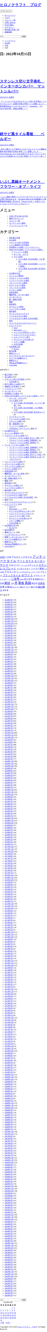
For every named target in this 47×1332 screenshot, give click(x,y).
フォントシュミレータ (18, 226)
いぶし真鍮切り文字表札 (19, 245)
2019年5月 (9, 806)
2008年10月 (9, 1108)
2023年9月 (9, 683)
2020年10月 (9, 766)
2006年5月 (9, 1174)
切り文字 (28, 579)
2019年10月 (9, 794)
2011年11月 (9, 1020)
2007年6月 (9, 1143)
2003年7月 (9, 1255)
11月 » (7, 1323)
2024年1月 (9, 673)
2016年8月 (9, 885)
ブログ (7, 18)
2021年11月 (9, 735)
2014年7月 (9, 944)
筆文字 (35, 583)
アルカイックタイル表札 (19, 278)
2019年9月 (9, 797)
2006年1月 (9, 1184)
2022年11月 (9, 707)
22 (13, 1315)
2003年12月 (9, 1243)
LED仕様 (12, 382)
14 (10, 1313)
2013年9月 (9, 968)
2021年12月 (9, 733)
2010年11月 (9, 1049)
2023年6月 (9, 690)
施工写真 (8, 375)
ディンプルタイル (23, 572)
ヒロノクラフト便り (22, 337)
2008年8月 (9, 1113)
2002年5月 (9, 1288)
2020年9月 (9, 768)
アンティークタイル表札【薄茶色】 (23, 447)
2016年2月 (9, 899)
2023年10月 (9, 681)
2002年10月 (9, 1276)
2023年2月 (9, 700)
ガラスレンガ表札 (16, 307)
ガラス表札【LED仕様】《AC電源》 (29, 408)
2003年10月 (9, 1248)
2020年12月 (9, 761)
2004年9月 (9, 1222)
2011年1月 (9, 1044)
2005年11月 (9, 1189)
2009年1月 (9, 1101)
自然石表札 (13, 292)
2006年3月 (9, 1179)
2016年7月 (9, 887)
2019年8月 (9, 799)
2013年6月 (9, 975)
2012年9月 (9, 996)
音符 (4, 590)
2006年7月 (9, 1170)
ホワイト (27, 575)
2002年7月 (9, 1284)
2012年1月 (9, 1015)
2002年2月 (9, 1295)
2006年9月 (9, 1165)
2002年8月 (9, 1281)
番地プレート (14, 353)
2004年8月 (9, 1224)
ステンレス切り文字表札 (19, 242)
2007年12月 (9, 1132)
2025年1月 (9, 645)
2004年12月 (9, 1215)
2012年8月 (9, 999)
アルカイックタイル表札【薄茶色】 (23, 440)
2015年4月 (9, 923)
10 (1, 1313)
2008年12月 (9, 1103)
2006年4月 (9, 1177)
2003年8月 (9, 1253)
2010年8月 (9, 1056)
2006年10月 (9, 1162)
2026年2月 (9, 614)
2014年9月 (9, 939)
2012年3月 (9, 1011)
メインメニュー (6, 11)
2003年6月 (9, 1257)
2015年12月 (9, 904)
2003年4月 (9, 1262)
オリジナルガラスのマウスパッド (23, 323)
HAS (15, 328)
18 (3, 1315)
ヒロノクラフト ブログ (20, 5)
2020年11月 (9, 764)
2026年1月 (9, 616)
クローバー (14, 565)
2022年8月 (9, 714)
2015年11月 (9, 906)
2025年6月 (9, 633)
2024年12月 (9, 647)
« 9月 (2, 1323)
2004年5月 (9, 1231)
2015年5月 (9, 920)
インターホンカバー (13, 535)
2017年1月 (9, 873)
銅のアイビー (25, 587)
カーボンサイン (11, 391)
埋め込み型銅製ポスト (18, 363)
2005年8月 (9, 1196)
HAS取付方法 (14, 273)
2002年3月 (9, 1293)
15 (13, 1313)
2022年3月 (9, 726)
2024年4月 (9, 666)
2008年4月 (9, 1122)
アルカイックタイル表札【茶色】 (23, 443)
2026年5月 (9, 607)
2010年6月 (9, 1060)
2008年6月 (9, 1117)
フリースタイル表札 (17, 419)
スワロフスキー (23, 569)
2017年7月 (9, 859)
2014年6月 (9, 946)
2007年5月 (9, 1146)
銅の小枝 (34, 587)
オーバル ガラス (21, 254)
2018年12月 (9, 818)
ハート (33, 572)
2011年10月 (9, 1022)
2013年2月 (9, 984)
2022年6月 (9, 719)
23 (15, 1315)
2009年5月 (9, 1091)
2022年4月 (9, 723)
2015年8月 (9, 913)
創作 (11, 321)
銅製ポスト (13, 361)
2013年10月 (9, 965)
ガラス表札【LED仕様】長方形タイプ (29, 412)
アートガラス (25, 561)
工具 (12, 583)
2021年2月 (9, 757)
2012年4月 (9, 1008)
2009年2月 (9, 1098)
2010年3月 (9, 1067)
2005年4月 (9, 1205)
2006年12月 (9, 1158)
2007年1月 (9, 1155)
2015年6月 (9, 918)
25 (3, 1318)
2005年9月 (9, 1193)
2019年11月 (9, 792)
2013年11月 (9, 963)
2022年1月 (9, 730)
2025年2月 (9, 643)
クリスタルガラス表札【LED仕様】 (23, 318)
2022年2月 (9, 728)
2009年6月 (9, 1089)
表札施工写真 (14, 238)
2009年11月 (9, 1077)
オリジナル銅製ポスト (18, 358)
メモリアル (13, 459)
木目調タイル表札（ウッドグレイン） (24, 247)
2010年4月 (9, 1065)
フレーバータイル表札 (18, 283)
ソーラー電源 (37, 568)
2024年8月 (9, 657)
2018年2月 (9, 842)
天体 (2, 583)
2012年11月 (9, 992)
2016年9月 (9, 882)
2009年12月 (9, 1075)
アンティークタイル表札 (19, 280)
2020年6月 (9, 776)
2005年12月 (9, 1186)
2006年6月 (9, 1172)
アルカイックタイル (22, 557)
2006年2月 (9, 1181)
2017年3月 (9, 868)
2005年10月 (9, 1191)
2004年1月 (9, 1241)
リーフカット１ (15, 417)
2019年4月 (9, 809)
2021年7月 (9, 745)
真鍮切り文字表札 (12, 386)
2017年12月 (9, 847)
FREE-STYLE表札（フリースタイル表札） (26, 250)
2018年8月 (9, 828)
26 (6, 1318)
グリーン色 (24, 565)
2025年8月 (9, 628)
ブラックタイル (12, 575)
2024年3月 (9, 669)
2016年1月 (9, 901)
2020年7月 (9, 773)
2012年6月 (9, 1003)
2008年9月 (9, 1110)
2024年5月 (9, 664)
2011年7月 (9, 1030)
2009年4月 (9, 1094)
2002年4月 (9, 1291)
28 (10, 1318)
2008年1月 (9, 1129)
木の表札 (12, 240)
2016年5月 (9, 892)
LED (2, 556)
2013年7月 (9, 973)
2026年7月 (9, 602)
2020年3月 (9, 783)
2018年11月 (9, 821)
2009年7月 (9, 1086)
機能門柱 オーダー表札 (19, 295)
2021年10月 (9, 738)
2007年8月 (9, 1139)
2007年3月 (9, 1151)
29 (13, 1318)
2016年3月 (9, 897)
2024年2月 (9, 671)
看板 (11, 302)
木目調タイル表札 (12, 394)
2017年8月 (9, 856)
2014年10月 (9, 937)
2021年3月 (9, 754)
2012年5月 (9, 1006)
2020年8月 (9, 771)
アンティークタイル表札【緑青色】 (23, 452)
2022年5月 (9, 721)
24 (1, 1318)
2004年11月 (9, 1217)
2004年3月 (9, 1236)
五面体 (22, 579)
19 (6, 1315)
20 (8, 1315)
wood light (13, 365)
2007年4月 (9, 1148)
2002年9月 (9, 1279)
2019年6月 (9, 804)
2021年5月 (9, 749)
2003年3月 (9, 1265)
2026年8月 (9, 600)
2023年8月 (9, 685)
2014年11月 (9, 935)
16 (15, 1313)
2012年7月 (9, 1001)
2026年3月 (9, 612)
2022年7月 (9, 716)
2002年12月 (9, 1272)
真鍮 (28, 583)
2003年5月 (9, 1260)
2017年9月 (9, 854)
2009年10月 (9, 1079)
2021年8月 (9, 742)
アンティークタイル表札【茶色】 (23, 450)
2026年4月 (9, 609)
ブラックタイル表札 (17, 288)
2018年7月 (9, 830)
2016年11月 (9, 878)
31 (1, 1320)
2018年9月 (9, 825)
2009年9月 (9, 1082)
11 (3, 1313)
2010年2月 (9, 1070)
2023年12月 (9, 676)
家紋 (7, 583)
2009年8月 (9, 1084)
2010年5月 (9, 1063)
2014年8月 (9, 942)
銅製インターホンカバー (15, 537)
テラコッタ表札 (15, 290)
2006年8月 (9, 1167)
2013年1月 (9, 987)
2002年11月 (9, 1274)
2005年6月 (9, 1200)
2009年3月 (9, 1096)
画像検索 (8, 32)
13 (8, 1313)
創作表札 (12, 304)
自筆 (2, 587)
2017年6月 (9, 861)
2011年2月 (9, 1041)
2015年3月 (9, 925)
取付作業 (12, 351)
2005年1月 (9, 1212)
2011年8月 (9, 1027)
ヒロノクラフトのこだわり (25, 335)
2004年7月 (9, 1227)
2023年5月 (9, 692)
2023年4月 (9, 695)
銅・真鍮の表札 (15, 299)
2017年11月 (9, 849)
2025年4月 (9, 638)
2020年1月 (9, 787)
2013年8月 (9, 970)
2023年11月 (9, 678)
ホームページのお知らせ (24, 339)
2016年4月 (9, 894)
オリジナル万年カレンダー (25, 332)
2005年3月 (9, 1208)
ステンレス (32, 565)
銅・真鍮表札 (14, 424)
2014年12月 (9, 932)
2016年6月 (9, 889)
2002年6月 (9, 1286)
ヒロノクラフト (15, 326)
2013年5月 (9, 977)
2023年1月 (9, 702)
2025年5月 (9, 635)
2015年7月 (9, 916)
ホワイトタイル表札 (17, 285)
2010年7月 (9, 1058)
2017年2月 (9, 870)
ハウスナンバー (11, 389)
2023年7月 (9, 688)
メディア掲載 (19, 342)
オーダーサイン (15, 297)
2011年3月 (9, 1039)
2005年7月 (9, 1198)
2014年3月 (9, 954)
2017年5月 (9, 863)
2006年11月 (9, 1160)
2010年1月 (9, 1072)
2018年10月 (9, 823)
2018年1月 (9, 844)
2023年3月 (9, 697)
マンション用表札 (16, 276)
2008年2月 (9, 1127)
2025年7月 (9, 631)
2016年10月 (9, 880)
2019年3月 (9, 811)
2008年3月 (9, 1124)
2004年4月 (9, 1234)
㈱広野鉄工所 (14, 347)
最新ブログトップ (16, 218)
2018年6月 (9, 832)
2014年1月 (9, 958)
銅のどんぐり (15, 587)
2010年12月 (9, 1046)
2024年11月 (9, 650)
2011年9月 (9, 1025)
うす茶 (8, 557)
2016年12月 (9, 875)
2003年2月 (9, 1267)
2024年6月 (9, 662)
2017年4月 (9, 866)
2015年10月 (9, 908)
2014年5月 (9, 949)
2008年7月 (9, 1115)
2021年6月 (9, 747)
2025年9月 (9, 626)
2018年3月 (9, 840)
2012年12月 (9, 989)
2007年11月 (9, 1134)
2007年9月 (9, 1136)
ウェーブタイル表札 (17, 309)
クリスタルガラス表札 (18, 316)
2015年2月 (9, 927)
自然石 (41, 583)
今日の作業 (18, 344)
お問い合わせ (10, 23)
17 (1, 1315)
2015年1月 (9, 930)
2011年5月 (9, 1034)
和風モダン (40, 579)
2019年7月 (9, 802)
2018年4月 (9, 837)
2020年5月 (9, 778)
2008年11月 (9, 1105)
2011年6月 (9, 1032)
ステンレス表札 (15, 421)
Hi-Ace (16, 349)
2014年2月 (9, 956)
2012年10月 (9, 994)
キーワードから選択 (17, 223)
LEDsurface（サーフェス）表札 (21, 428)
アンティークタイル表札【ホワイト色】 (25, 455)
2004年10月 (9, 1219)
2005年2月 (9, 1210)
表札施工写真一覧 (12, 30)
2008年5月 (9, 1120)
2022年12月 (9, 704)
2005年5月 (9, 1203)
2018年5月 (9, 835)
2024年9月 (9, 654)
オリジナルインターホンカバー (22, 356)
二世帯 (15, 578)
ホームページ (10, 15)
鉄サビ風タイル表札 (13, 384)
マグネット (38, 575)
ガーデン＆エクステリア (19, 314)
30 (15, 1318)
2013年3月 (9, 982)
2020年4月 (9, 780)
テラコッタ (10, 572)
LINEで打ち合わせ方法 (18, 216)
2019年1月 (9, 816)
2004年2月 (9, 1238)
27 (8, 1318)
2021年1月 (9, 759)
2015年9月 (9, 911)
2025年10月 (9, 624)
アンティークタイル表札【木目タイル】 (25, 457)
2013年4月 (9, 980)
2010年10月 (9, 1051)
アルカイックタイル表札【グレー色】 (24, 438)
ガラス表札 (18, 257)
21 (10, 1315)
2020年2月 (9, 785)
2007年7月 (9, 1141)
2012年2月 (9, 1013)
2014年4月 (9, 951)
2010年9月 (9, 1053)
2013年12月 (9, 961)
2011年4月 (9, 1037)
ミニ (9, 579)
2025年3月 (9, 640)
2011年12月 (9, 1018)
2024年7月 (9, 659)
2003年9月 (9, 1250)
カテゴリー (9, 27)
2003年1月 (9, 1269)
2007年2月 (9, 1153)
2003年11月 (9, 1246)
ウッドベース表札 (21, 252)
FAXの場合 (9, 25)
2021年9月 (9, 740)
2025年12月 (9, 619)
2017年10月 (9, 851)
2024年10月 (9, 652)
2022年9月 (9, 711)
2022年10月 (9, 709)
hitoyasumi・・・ (20, 330)
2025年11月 (9, 621)
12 (6, 1313)
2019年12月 (9, 790)
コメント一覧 (10, 20)
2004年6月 (9, 1229)
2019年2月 (9, 813)
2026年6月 (9, 605)
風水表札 (12, 311)
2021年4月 (9, 752)
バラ (38, 572)
